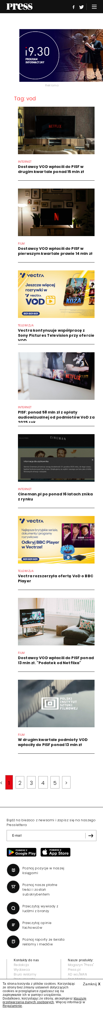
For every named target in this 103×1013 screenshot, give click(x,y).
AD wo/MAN (77, 974)
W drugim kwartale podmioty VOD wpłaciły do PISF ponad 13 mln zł (53, 742)
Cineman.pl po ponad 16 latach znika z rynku (55, 496)
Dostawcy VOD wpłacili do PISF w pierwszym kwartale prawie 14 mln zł (55, 251)
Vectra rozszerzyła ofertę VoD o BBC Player (55, 578)
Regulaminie (12, 1006)
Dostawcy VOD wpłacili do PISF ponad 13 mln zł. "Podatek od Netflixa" (56, 660)
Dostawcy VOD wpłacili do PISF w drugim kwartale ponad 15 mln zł (51, 169)
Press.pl (74, 969)
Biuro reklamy (25, 974)
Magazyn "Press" (81, 965)
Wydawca (22, 969)
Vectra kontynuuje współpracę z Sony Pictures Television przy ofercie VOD (56, 335)
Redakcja (21, 965)
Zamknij (91, 984)
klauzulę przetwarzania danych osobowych (44, 1000)
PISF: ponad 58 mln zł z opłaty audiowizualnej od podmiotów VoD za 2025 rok (56, 417)
